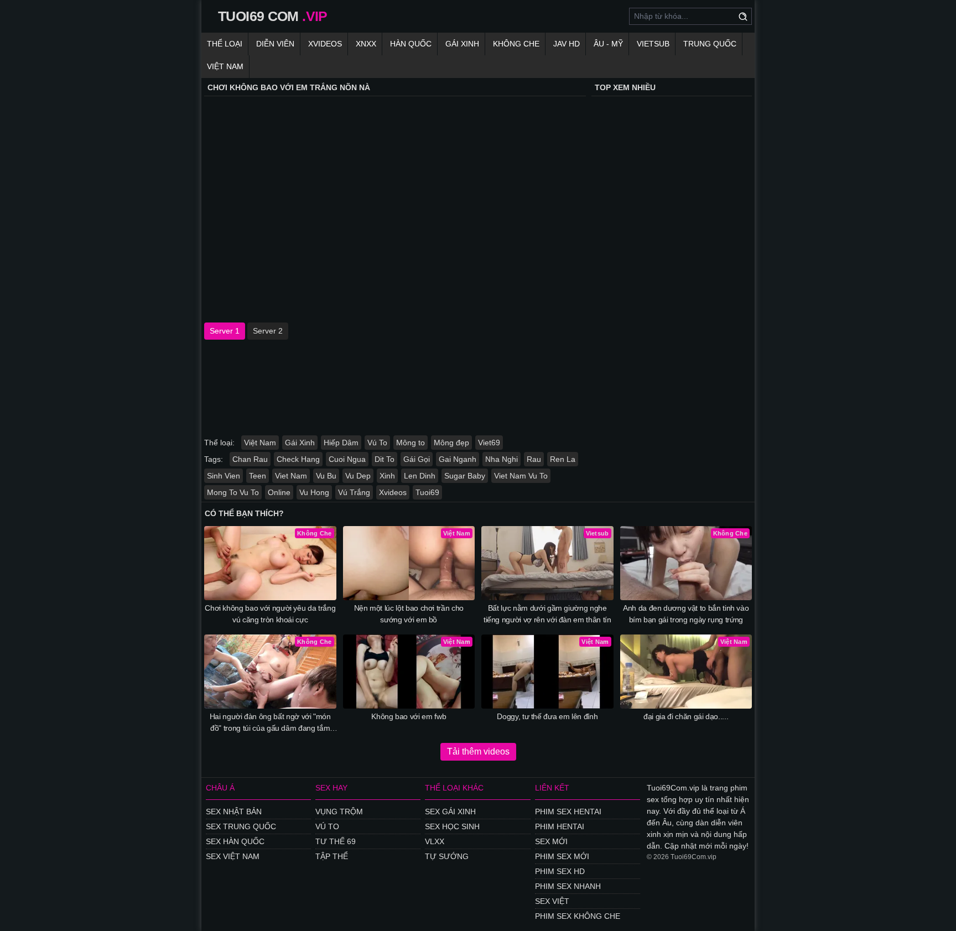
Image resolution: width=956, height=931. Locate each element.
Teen (257, 475)
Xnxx (366, 43)
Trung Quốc (709, 43)
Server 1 (225, 330)
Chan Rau (250, 459)
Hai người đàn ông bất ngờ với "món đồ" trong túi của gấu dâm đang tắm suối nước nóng (270, 723)
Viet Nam (291, 475)
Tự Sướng (447, 856)
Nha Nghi (501, 459)
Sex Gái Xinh (450, 811)
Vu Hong (314, 492)
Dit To (384, 459)
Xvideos (325, 43)
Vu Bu (326, 475)
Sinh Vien (223, 475)
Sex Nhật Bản (234, 811)
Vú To (377, 442)
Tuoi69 (427, 492)
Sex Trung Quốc (241, 826)
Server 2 (268, 330)
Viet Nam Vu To (521, 475)
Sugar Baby (464, 475)
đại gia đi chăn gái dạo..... (685, 716)
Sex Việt (552, 901)
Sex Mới (551, 841)
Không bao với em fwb (408, 716)
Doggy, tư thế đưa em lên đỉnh (547, 716)
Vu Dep (358, 475)
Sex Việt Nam (232, 856)
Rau (534, 459)
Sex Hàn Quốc (235, 841)
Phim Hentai (559, 826)
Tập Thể (331, 856)
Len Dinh (419, 475)
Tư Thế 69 (335, 841)
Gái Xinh (462, 43)
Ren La (562, 459)
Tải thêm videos (478, 751)
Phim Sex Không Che (577, 916)
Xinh (387, 475)
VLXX (434, 841)
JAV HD (566, 43)
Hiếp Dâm (341, 442)
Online (279, 492)
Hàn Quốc (411, 43)
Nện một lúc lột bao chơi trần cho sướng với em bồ (409, 614)
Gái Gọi (416, 459)
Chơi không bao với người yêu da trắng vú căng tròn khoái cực (270, 614)
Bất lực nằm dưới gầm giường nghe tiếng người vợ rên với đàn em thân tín (547, 614)
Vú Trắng (354, 492)
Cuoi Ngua (347, 459)
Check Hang (298, 459)
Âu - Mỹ (608, 43)
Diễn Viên (275, 43)
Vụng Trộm (339, 811)
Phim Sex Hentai (568, 811)
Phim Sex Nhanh (568, 886)
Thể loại (224, 43)
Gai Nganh (457, 459)
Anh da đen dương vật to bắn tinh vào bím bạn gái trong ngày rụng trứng (686, 614)
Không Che (516, 43)
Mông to (410, 442)
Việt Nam (225, 66)
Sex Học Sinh (452, 826)
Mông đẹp (451, 442)
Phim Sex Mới (562, 856)
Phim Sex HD (560, 871)
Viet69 (489, 442)
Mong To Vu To (233, 492)
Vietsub (653, 43)
